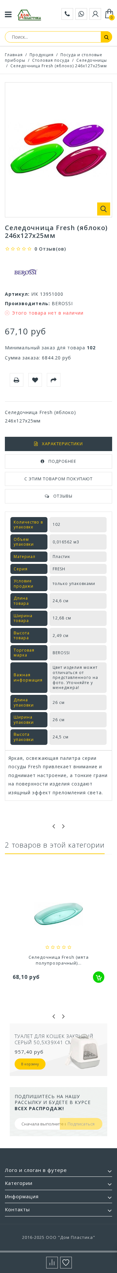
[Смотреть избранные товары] (65, 1262)
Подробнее (62, 461)
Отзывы (62, 496)
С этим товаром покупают (58, 479)
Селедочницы (91, 60)
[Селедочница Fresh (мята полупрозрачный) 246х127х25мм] (58, 915)
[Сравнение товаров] (52, 1262)
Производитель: (27, 303)
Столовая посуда (51, 60)
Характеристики (62, 444)
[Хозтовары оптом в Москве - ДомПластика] (29, 15)
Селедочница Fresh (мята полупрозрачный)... (59, 960)
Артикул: (17, 294)
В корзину (30, 1070)
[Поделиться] (53, 380)
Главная (14, 55)
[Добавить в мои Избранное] (35, 380)
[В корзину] (98, 977)
